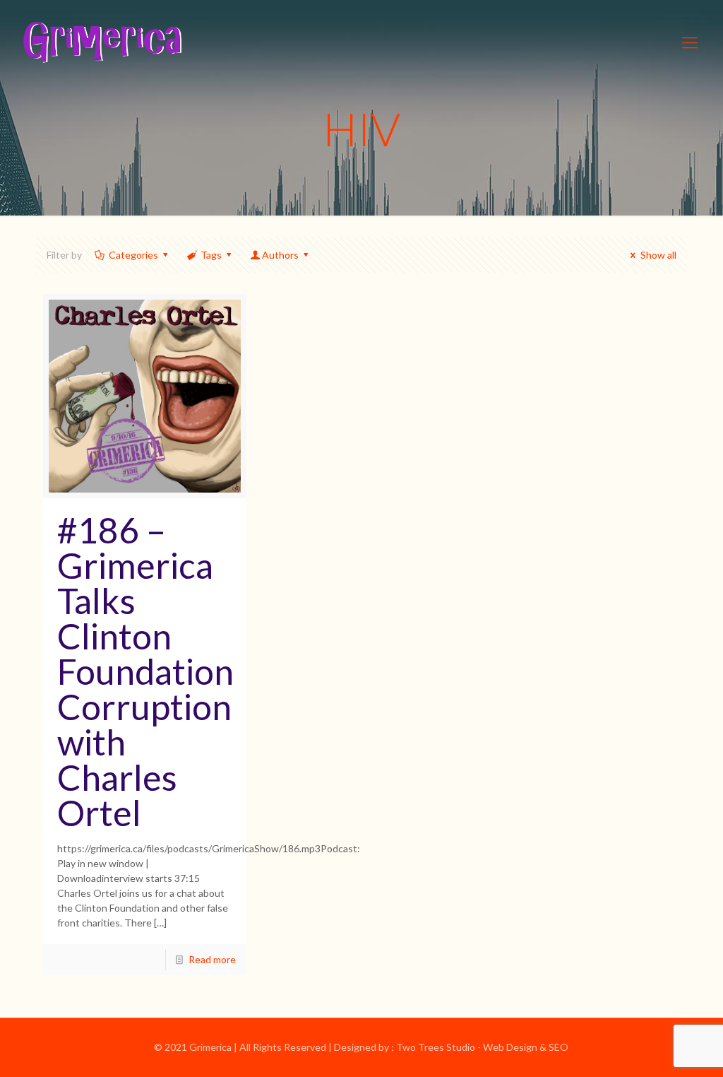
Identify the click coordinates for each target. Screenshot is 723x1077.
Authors (280, 255)
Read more (212, 959)
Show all (658, 255)
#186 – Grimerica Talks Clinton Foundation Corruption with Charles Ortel (145, 671)
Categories (133, 255)
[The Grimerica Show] (101, 42)
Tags (211, 255)
